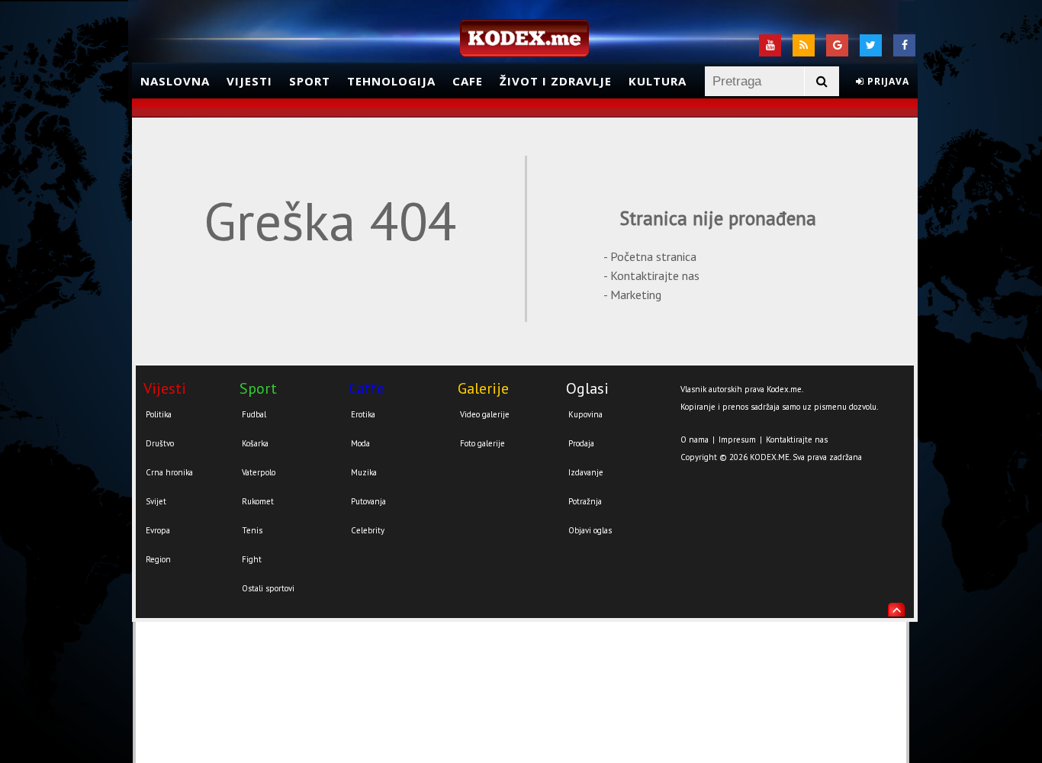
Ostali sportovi (268, 588)
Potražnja (585, 501)
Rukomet (258, 501)
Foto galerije (482, 443)
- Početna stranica (649, 256)
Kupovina (585, 414)
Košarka (255, 443)
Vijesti (249, 81)
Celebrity (367, 530)
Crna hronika (169, 472)
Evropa (158, 530)
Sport (309, 81)
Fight (252, 559)
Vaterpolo (258, 472)
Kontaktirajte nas (797, 439)
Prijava (886, 81)
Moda (360, 443)
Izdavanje (585, 472)
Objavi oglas (590, 530)
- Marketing (632, 294)
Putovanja (368, 501)
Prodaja (581, 443)
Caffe (366, 388)
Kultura (658, 81)
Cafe (467, 81)
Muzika (364, 472)
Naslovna (175, 81)
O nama (694, 439)
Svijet (156, 501)
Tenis (252, 530)
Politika (159, 414)
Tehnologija (391, 81)
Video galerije (485, 414)
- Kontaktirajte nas (651, 275)
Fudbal (254, 414)
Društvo (160, 443)
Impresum (737, 439)
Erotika (363, 414)
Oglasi (587, 388)
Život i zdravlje (556, 81)
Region (158, 559)
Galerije (483, 388)
